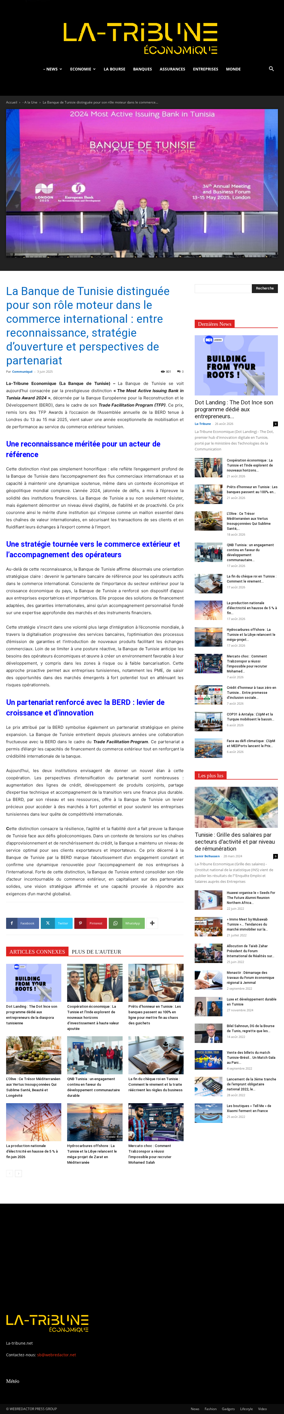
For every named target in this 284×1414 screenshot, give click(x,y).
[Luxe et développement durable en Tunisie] (208, 1006)
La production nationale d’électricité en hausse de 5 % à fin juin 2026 (32, 1151)
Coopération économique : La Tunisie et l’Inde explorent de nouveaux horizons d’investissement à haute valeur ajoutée (93, 1017)
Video (262, 1409)
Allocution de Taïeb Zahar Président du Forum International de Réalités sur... (250, 951)
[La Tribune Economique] (142, 31)
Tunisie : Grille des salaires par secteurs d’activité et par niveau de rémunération (235, 841)
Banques (142, 69)
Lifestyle (246, 1409)
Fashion (211, 1409)
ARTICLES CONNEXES (37, 952)
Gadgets (228, 1409)
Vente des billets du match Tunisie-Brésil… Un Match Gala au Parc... (251, 1058)
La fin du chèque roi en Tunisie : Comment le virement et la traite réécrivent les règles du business (155, 1084)
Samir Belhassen (207, 856)
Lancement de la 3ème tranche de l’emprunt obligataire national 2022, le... (251, 1084)
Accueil (11, 102)
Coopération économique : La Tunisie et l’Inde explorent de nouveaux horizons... (250, 465)
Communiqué (22, 371)
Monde (233, 69)
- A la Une (29, 102)
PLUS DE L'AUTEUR (96, 952)
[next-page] (18, 1173)
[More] (152, 923)
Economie (80, 69)
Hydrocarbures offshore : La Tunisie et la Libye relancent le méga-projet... (251, 635)
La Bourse (114, 69)
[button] (271, 69)
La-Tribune (203, 424)
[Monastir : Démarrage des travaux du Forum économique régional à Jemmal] (208, 980)
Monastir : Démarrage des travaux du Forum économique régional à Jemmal (250, 978)
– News (50, 69)
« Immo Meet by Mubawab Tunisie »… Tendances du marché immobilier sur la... (247, 924)
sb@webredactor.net (56, 1354)
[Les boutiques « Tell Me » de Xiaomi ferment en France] (208, 1113)
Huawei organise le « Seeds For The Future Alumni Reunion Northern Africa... (251, 898)
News (195, 1409)
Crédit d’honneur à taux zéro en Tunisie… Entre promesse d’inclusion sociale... (251, 693)
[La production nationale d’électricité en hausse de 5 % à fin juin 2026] (33, 1122)
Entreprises (205, 69)
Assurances (172, 69)
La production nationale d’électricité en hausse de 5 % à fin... (252, 608)
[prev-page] (9, 1173)
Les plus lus (210, 775)
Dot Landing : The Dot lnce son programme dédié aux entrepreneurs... (234, 409)
